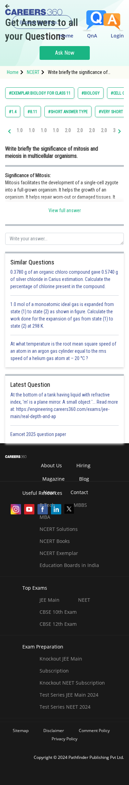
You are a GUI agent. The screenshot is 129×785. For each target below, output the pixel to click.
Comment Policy (94, 730)
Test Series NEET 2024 (65, 707)
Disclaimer (53, 730)
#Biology (91, 93)
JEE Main (50, 600)
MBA (45, 517)
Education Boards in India (69, 565)
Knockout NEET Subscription (72, 682)
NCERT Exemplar (59, 553)
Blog (84, 479)
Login (117, 35)
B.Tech (47, 505)
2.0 (68, 130)
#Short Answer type (68, 111)
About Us (51, 465)
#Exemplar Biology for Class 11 (40, 93)
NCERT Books (55, 541)
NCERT (33, 72)
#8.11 (32, 111)
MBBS (80, 505)
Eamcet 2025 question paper (38, 434)
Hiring (83, 465)
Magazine (53, 479)
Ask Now (64, 53)
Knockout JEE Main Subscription (61, 664)
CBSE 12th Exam (58, 624)
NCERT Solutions (59, 529)
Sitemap (21, 730)
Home (66, 35)
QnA (92, 35)
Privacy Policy (64, 739)
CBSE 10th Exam (58, 612)
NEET (84, 600)
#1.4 (13, 111)
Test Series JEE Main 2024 (69, 694)
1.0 (20, 130)
